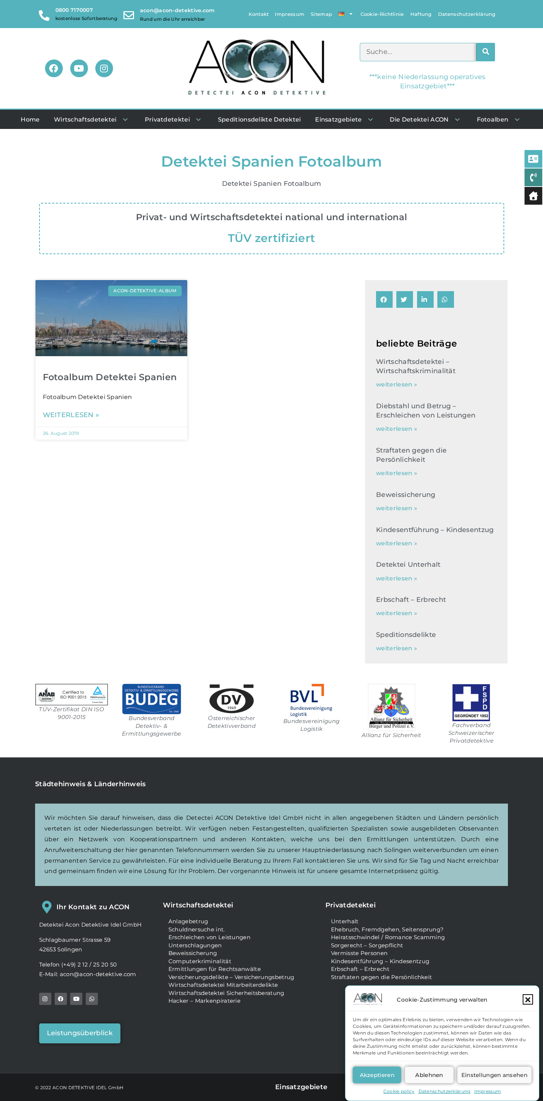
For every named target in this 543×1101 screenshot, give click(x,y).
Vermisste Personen (359, 953)
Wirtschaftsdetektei (198, 905)
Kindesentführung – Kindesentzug (435, 530)
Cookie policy (399, 1091)
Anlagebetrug (188, 921)
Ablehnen (429, 1074)
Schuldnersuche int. (196, 929)
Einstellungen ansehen (494, 1074)
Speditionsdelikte (406, 635)
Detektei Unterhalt (408, 564)
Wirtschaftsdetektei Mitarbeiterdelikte (223, 984)
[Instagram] (104, 68)
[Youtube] (79, 68)
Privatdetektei (350, 905)
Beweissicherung (406, 495)
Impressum (487, 1091)
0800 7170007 (74, 10)
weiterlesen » (71, 415)
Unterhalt (345, 921)
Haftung (421, 14)
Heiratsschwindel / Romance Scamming (388, 937)
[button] (528, 999)
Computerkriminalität (199, 961)
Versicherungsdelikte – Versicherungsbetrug (231, 977)
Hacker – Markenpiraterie (204, 1000)
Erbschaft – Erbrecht (411, 600)
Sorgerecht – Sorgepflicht (367, 945)
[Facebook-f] (61, 999)
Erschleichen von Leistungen (209, 937)
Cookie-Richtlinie (382, 14)
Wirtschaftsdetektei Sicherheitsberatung (226, 992)
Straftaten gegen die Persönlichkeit (381, 977)
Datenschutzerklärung (445, 1091)
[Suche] (486, 52)
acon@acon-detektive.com (177, 10)
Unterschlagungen (195, 945)
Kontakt (259, 14)
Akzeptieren (377, 1074)
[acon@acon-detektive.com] (128, 14)
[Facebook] (54, 68)
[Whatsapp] (92, 999)
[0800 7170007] (44, 14)
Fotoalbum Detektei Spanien (110, 377)
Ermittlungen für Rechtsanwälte (214, 968)
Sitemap (321, 14)
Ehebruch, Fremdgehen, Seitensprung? (387, 929)
